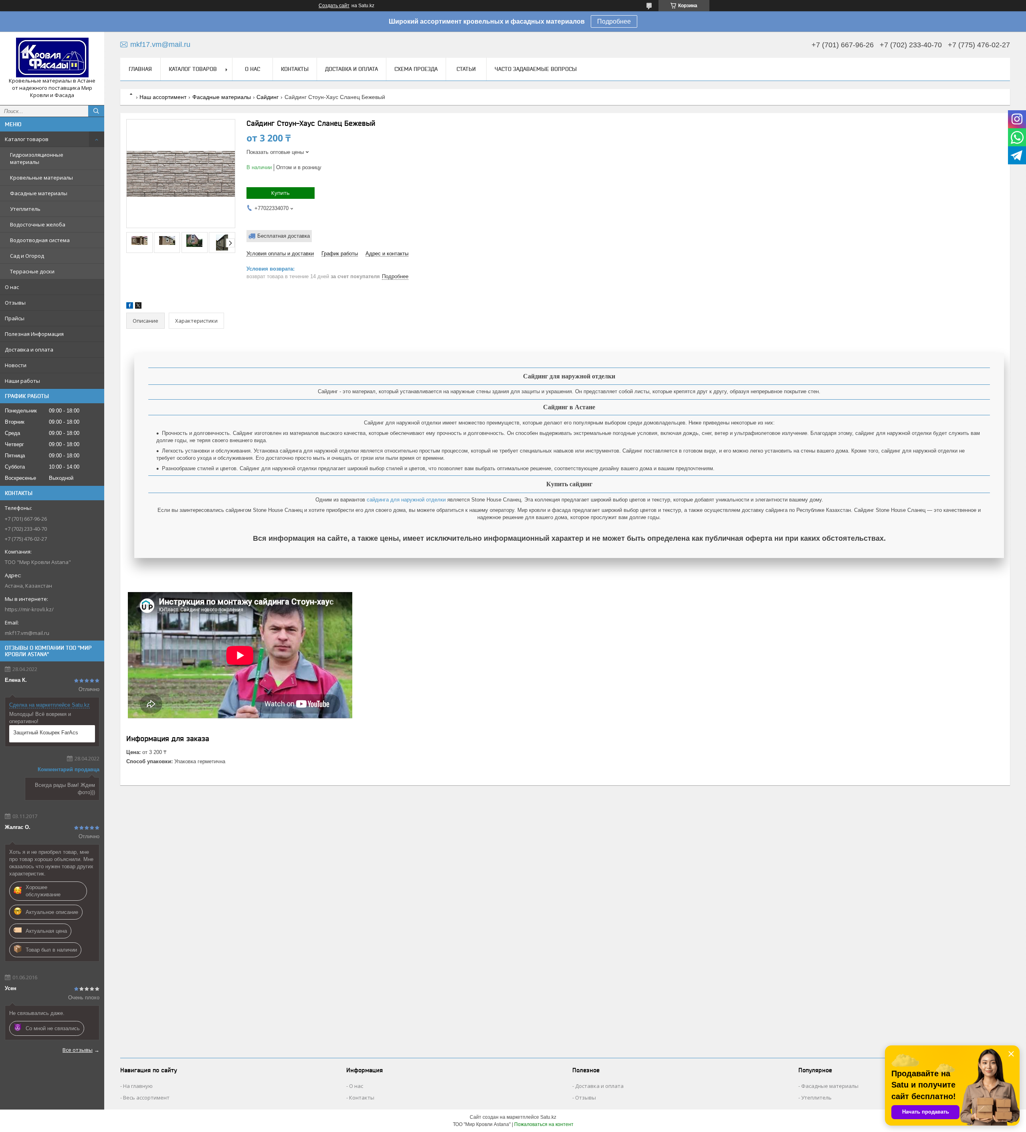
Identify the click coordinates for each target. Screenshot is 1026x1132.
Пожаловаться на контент (544, 1124)
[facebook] (129, 307)
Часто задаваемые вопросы (536, 69)
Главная (140, 69)
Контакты (295, 69)
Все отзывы (78, 1049)
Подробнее (614, 21)
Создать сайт (334, 5)
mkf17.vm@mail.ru (27, 633)
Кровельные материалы (41, 177)
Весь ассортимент (146, 1097)
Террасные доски (32, 271)
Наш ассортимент (162, 97)
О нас (12, 287)
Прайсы (14, 318)
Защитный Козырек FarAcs (45, 733)
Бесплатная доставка (283, 236)
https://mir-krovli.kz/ (29, 609)
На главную (138, 1086)
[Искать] (96, 111)
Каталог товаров (26, 139)
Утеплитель (25, 208)
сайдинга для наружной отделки (406, 500)
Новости (15, 365)
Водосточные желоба (37, 224)
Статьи (466, 69)
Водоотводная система (40, 240)
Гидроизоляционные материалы (36, 158)
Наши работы (22, 380)
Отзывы (15, 302)
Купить (280, 192)
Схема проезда (416, 69)
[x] (138, 307)
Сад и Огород (27, 255)
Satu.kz (548, 1117)
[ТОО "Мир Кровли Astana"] (52, 57)
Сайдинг (267, 97)
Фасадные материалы (38, 193)
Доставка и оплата (29, 349)
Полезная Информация (34, 334)
